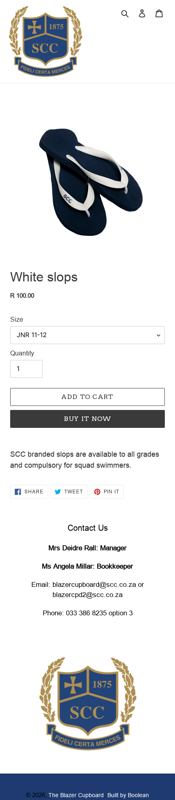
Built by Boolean (128, 795)
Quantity (22, 353)
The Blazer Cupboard (76, 795)
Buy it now (88, 419)
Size (16, 319)
